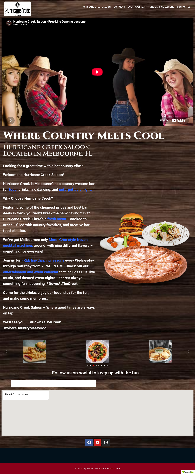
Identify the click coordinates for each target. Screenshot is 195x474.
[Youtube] (97, 442)
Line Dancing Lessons (161, 7)
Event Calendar (137, 7)
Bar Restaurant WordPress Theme (104, 468)
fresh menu (56, 219)
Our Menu (119, 7)
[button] (6, 352)
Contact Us (183, 7)
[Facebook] (89, 442)
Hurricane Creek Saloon (96, 7)
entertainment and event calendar (30, 272)
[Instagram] (106, 442)
